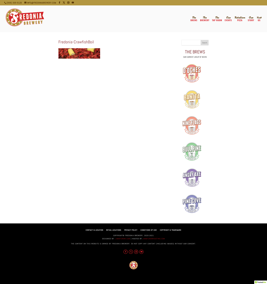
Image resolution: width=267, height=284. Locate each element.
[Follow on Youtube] (141, 252)
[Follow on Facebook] (125, 252)
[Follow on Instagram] (136, 252)
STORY (251, 19)
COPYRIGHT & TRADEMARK (170, 230)
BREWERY (204, 19)
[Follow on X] (131, 252)
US (259, 19)
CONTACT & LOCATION (94, 230)
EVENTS (228, 19)
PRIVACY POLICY (130, 230)
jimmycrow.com (122, 239)
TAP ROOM (217, 19)
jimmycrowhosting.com (154, 239)
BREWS (194, 19)
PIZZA (240, 19)
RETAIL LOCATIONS (113, 230)
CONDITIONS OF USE (148, 230)
